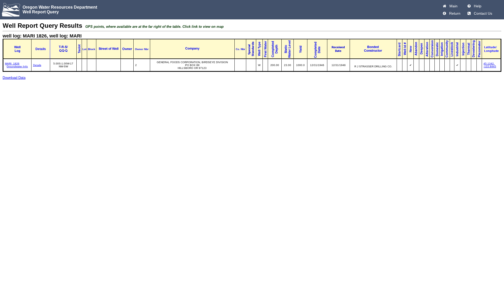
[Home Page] (444, 6)
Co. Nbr (240, 49)
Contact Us (482, 13)
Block (91, 49)
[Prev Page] (444, 13)
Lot (84, 49)
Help (476, 6)
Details (37, 65)
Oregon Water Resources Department (60, 7)
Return (453, 13)
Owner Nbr (142, 49)
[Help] (469, 6)
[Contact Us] (469, 13)
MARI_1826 (12, 63)
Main (452, 6)
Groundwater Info (17, 66)
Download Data (14, 78)
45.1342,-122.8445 (490, 65)
